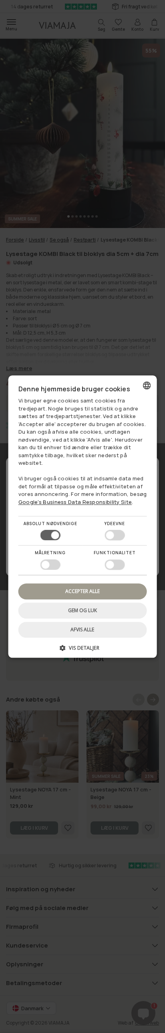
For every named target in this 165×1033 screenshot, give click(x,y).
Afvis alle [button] (82, 629)
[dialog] (82, 516)
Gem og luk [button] (82, 610)
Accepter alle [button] (82, 591)
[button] (82, 651)
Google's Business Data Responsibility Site (75, 502)
